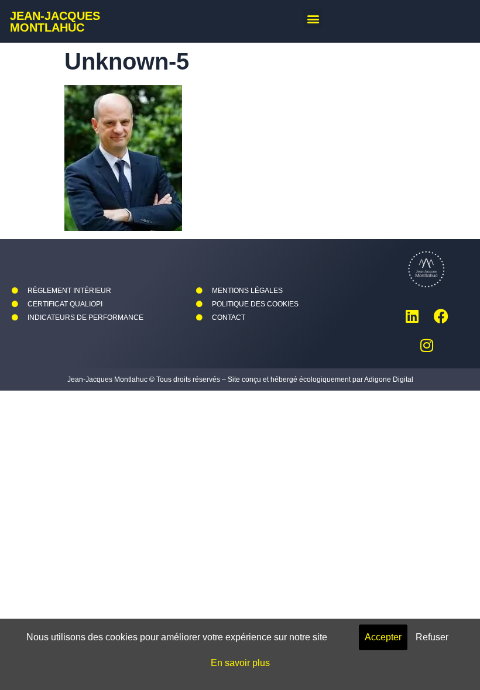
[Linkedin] (412, 315)
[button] (313, 18)
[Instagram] (426, 345)
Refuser (432, 637)
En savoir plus (240, 663)
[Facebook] (441, 315)
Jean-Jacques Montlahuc (55, 21)
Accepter (383, 637)
